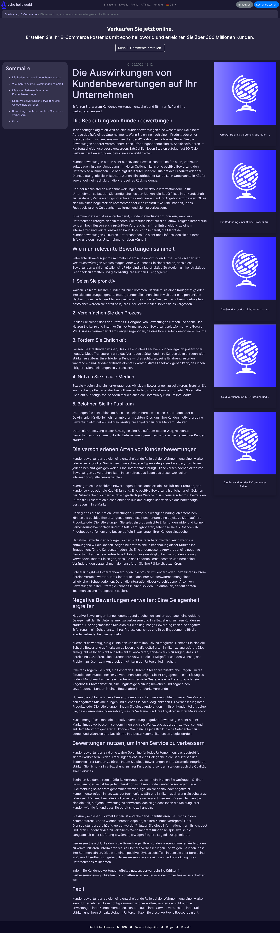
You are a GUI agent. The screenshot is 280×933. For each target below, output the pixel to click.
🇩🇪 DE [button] (170, 4)
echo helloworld (19, 4)
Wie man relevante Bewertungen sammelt (37, 83)
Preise (134, 4)
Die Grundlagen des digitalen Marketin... (245, 309)
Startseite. (110, 4)
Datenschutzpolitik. (147, 927)
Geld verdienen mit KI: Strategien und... (245, 396)
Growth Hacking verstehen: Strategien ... (245, 134)
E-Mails (123, 4)
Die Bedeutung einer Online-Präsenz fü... (245, 222)
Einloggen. (244, 4)
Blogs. (170, 927)
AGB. (124, 927)
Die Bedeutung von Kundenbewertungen (36, 77)
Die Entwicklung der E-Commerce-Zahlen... (245, 484)
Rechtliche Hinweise (101, 927)
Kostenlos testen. (266, 4)
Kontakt (158, 4)
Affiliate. (146, 4)
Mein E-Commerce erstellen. (140, 48)
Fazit (15, 121)
